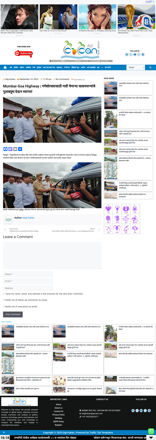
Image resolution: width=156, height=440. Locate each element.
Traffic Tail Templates (101, 432)
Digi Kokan (28, 217)
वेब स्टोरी (108, 67)
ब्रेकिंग (16, 67)
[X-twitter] (130, 54)
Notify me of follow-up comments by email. (26, 300)
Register (58, 425)
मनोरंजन (67, 67)
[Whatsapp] (139, 54)
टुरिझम (39, 67)
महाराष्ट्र (59, 67)
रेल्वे (34, 67)
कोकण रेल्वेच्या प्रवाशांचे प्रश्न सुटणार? (27, 389)
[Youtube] (134, 54)
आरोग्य (83, 67)
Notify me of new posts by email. (21, 306)
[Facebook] (126, 54)
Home (58, 404)
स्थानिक (28, 67)
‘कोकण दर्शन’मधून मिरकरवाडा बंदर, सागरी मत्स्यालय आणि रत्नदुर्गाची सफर (98, 437)
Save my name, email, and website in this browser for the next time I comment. (44, 294)
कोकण (22, 67)
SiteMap (58, 418)
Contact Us (58, 411)
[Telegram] (143, 54)
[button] (150, 67)
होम (11, 67)
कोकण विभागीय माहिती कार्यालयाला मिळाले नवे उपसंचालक (135, 354)
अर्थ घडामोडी (91, 67)
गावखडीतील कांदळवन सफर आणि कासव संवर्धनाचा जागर (32, 327)
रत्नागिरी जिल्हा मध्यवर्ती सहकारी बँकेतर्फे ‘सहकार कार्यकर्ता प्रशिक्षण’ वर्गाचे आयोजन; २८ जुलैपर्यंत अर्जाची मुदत (133, 185)
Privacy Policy (58, 415)
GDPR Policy (58, 421)
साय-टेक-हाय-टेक (49, 67)
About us (58, 408)
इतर (98, 67)
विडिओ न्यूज (75, 67)
